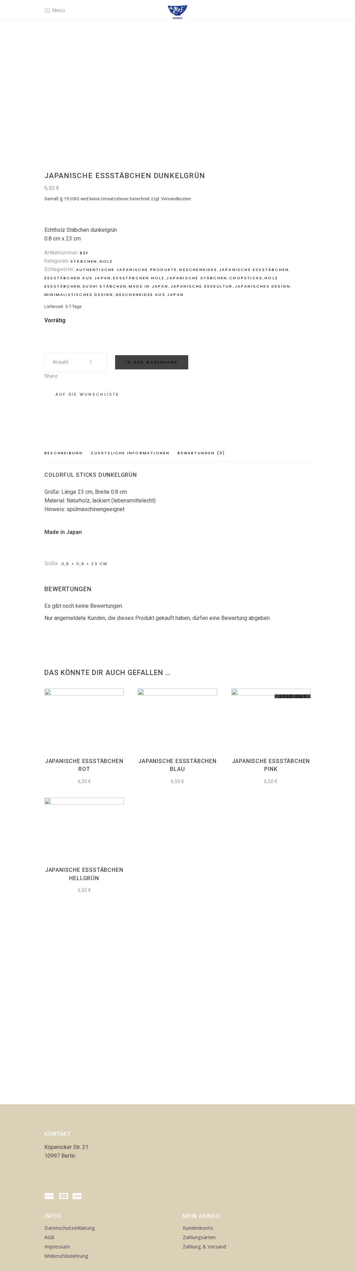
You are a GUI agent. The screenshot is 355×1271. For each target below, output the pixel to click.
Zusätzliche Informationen (130, 453)
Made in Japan (148, 286)
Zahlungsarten (199, 1237)
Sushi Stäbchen (105, 286)
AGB (49, 1237)
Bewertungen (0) (201, 453)
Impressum (57, 1246)
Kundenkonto (198, 1228)
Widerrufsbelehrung (66, 1256)
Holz (106, 261)
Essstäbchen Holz (138, 278)
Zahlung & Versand (204, 1246)
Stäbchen (83, 261)
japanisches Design (263, 286)
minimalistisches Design (78, 294)
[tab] (65, 453)
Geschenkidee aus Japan (149, 294)
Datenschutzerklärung (69, 1228)
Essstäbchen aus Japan (77, 278)
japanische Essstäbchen (254, 269)
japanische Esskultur (202, 286)
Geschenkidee (198, 269)
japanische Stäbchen (196, 278)
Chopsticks (245, 278)
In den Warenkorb (152, 362)
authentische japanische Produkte (126, 269)
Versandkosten (176, 198)
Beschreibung (63, 453)
